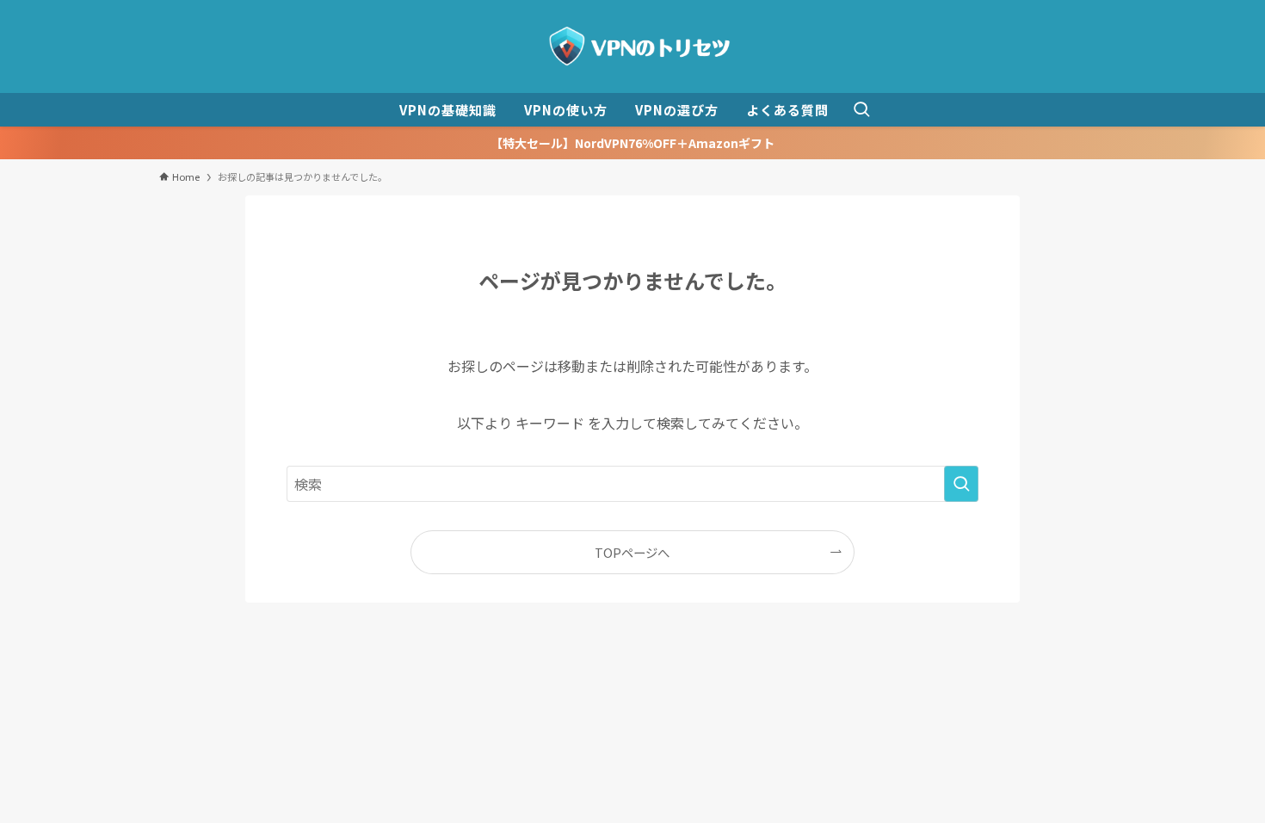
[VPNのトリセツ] (632, 46)
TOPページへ (632, 552)
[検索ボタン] (861, 110)
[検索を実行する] (961, 484)
